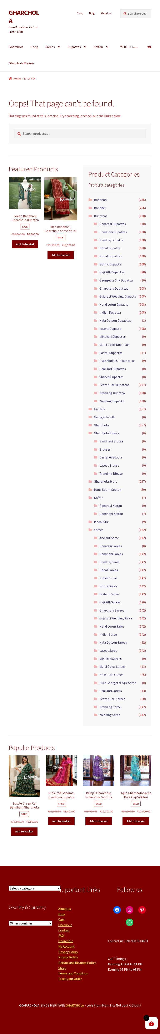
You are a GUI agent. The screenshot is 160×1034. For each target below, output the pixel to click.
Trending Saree (110, 707)
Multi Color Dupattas (114, 345)
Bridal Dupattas (110, 256)
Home (17, 78)
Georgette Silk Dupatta (116, 280)
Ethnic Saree (108, 586)
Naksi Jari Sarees (111, 675)
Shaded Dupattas (111, 377)
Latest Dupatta (110, 328)
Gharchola (16, 47)
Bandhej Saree (109, 562)
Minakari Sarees (110, 659)
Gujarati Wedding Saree (115, 618)
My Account (66, 946)
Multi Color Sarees (112, 666)
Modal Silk (101, 522)
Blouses (105, 449)
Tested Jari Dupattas (114, 385)
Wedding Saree (109, 715)
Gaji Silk (99, 409)
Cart (61, 919)
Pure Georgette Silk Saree (117, 683)
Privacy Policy (68, 952)
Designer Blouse (110, 457)
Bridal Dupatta (109, 248)
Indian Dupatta (110, 312)
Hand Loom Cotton (107, 489)
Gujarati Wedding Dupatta (117, 296)
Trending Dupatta (112, 393)
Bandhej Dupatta (111, 240)
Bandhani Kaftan (111, 514)
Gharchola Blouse (21, 63)
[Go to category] (63, 888)
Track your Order (70, 979)
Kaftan (98, 47)
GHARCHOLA (24, 17)
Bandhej (100, 208)
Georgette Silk (104, 417)
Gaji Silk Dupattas (112, 272)
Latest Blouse (109, 465)
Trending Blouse (111, 473)
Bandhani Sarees (111, 554)
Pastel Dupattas (110, 353)
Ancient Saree (109, 538)
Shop (80, 13)
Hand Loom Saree (111, 626)
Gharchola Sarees (111, 610)
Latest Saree (108, 650)
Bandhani (101, 200)
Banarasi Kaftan (110, 505)
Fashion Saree (109, 594)
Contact (64, 930)
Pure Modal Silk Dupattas (117, 361)
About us (105, 13)
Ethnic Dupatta (110, 264)
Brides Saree (108, 578)
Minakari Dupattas (112, 336)
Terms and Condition (73, 973)
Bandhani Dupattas (113, 232)
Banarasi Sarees (110, 546)
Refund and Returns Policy (77, 962)
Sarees (50, 47)
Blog (92, 13)
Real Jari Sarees (110, 691)
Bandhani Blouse (111, 441)
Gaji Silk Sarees (110, 602)
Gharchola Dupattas (113, 288)
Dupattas (74, 47)
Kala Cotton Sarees (113, 642)
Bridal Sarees (108, 570)
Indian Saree (108, 634)
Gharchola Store (105, 481)
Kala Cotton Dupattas (115, 320)
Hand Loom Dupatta (113, 304)
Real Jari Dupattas (112, 369)
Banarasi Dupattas (112, 224)
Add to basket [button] (25, 244)
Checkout (65, 925)
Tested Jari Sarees (112, 699)
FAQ (61, 935)
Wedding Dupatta (111, 401)
